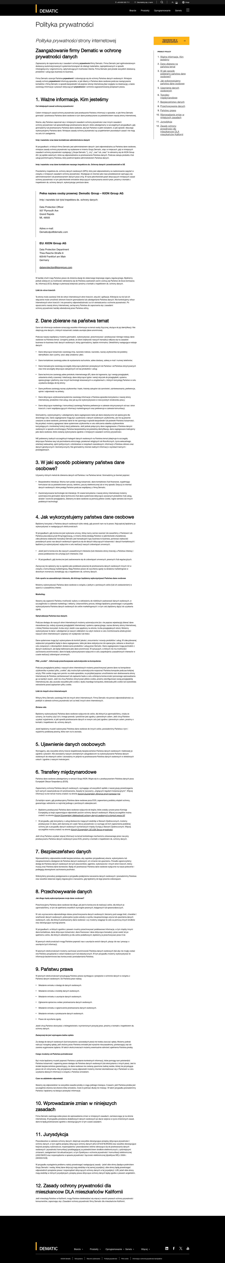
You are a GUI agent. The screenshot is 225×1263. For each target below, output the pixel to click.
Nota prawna (79, 1258)
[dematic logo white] (47, 1248)
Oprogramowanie (114, 1249)
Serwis (128, 1249)
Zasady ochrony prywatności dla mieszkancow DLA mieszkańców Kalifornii (171, 129)
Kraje (187, 2)
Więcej (144, 1249)
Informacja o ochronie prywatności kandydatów (147, 1258)
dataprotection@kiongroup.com (55, 267)
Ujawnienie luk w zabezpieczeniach (170, 40)
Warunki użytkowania (93, 1258)
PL (173, 2)
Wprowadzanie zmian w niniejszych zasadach (172, 115)
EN (177, 2)
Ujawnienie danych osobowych (169, 89)
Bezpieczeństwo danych (172, 101)
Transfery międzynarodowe (168, 96)
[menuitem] (122, 2)
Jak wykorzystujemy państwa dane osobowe (172, 82)
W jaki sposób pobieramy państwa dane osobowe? (173, 73)
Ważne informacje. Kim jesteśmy (172, 58)
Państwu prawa (168, 110)
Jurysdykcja (166, 121)
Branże (77, 1249)
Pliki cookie (124, 1258)
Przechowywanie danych (172, 106)
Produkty (94, 1249)
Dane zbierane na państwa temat (169, 65)
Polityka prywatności (110, 1258)
